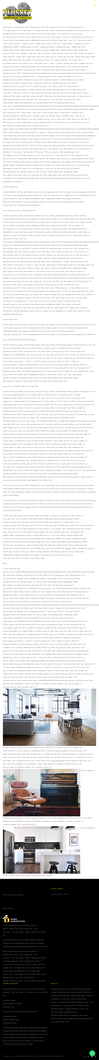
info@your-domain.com (13, 1034)
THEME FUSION (28, 1056)
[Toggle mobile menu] (95, 5)
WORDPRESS (59, 1056)
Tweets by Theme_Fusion (59, 894)
